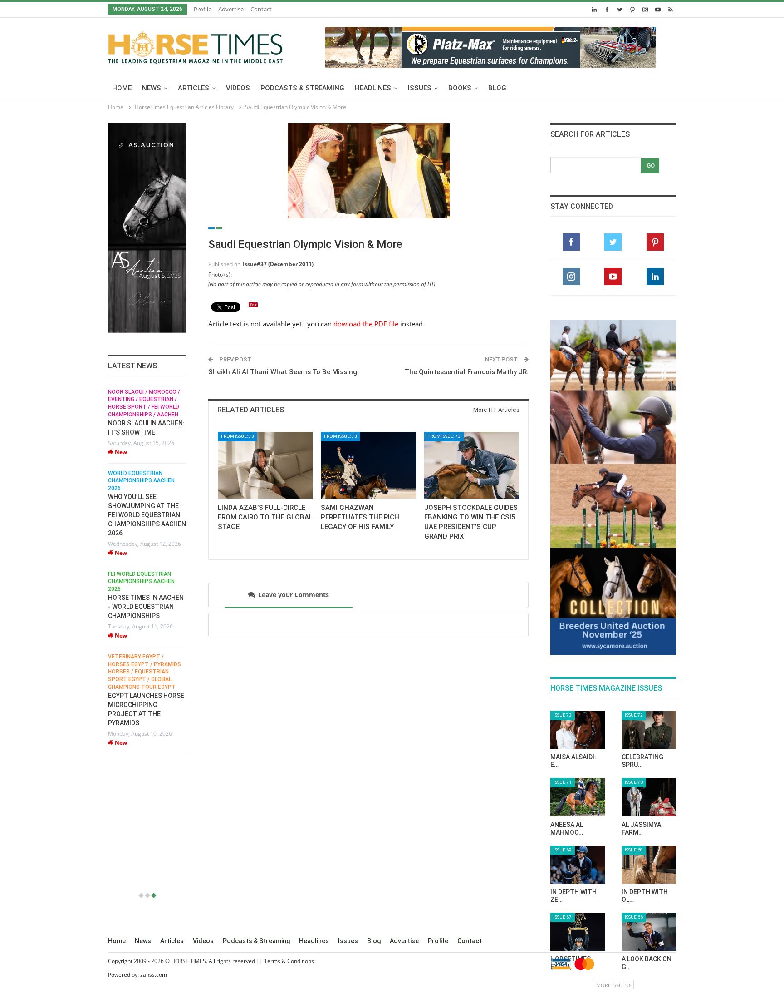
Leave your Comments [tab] (293, 594)
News (151, 88)
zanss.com (153, 975)
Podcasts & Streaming (302, 88)
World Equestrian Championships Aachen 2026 (123, 481)
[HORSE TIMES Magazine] (195, 45)
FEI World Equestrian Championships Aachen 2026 (123, 582)
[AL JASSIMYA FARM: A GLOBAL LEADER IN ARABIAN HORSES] (649, 797)
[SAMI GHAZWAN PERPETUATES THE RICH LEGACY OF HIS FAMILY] (368, 465)
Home (122, 88)
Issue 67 (563, 917)
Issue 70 (634, 782)
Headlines (373, 88)
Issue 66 (634, 917)
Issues (419, 88)
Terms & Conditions (289, 961)
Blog (497, 88)
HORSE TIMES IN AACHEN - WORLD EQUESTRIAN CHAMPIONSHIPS (128, 606)
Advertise (231, 9)
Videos (238, 88)
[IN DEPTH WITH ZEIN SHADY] (577, 865)
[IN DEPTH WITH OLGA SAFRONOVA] (649, 865)
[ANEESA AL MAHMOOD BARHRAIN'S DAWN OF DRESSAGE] (577, 797)
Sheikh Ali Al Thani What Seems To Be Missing (282, 372)
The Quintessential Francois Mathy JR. (467, 372)
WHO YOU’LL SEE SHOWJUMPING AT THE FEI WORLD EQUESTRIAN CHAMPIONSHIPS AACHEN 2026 (129, 515)
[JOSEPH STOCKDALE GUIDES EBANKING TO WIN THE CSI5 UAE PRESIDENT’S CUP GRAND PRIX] (471, 465)
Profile (202, 9)
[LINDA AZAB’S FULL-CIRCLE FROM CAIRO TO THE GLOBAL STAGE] (265, 465)
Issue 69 (563, 849)
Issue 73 (563, 714)
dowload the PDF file (365, 323)
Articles (193, 88)
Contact (261, 9)
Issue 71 (563, 782)
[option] (129, 571)
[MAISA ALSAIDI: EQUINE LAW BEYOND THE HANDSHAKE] (577, 730)
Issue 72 (634, 714)
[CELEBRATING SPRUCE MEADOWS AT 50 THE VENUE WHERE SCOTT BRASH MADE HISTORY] (649, 730)
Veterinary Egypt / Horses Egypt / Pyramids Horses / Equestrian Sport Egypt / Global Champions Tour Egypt (126, 671)
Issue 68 (634, 849)
